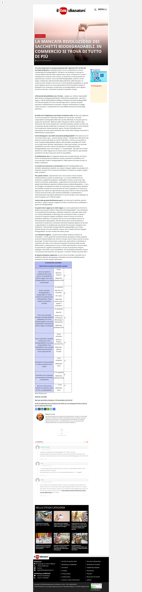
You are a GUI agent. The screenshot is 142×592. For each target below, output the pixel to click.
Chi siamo (64, 568)
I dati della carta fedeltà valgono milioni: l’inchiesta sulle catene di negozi (62, 525)
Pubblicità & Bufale (93, 568)
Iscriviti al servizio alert (69, 561)
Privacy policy (66, 574)
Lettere (89, 580)
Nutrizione (90, 571)
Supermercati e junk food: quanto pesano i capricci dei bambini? (43, 547)
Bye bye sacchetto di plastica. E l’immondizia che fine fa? (53, 400)
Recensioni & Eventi (93, 577)
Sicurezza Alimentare (94, 561)
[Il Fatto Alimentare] (71, 10)
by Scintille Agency (95, 589)
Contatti (64, 571)
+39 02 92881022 (43, 566)
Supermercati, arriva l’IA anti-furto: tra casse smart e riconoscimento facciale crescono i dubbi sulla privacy (79, 526)
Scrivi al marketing (43, 576)
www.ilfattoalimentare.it (45, 570)
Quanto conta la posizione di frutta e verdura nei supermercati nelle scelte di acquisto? (61, 548)
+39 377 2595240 (43, 578)
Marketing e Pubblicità (69, 564)
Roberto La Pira (39, 60)
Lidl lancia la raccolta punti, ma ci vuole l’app (42, 524)
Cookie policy (65, 577)
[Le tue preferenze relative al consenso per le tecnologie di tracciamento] (2, 2)
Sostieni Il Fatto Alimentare (70, 580)
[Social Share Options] (92, 101)
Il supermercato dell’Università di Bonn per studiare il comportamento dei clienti (80, 548)
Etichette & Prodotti (93, 564)
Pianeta (89, 574)
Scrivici (39, 568)
